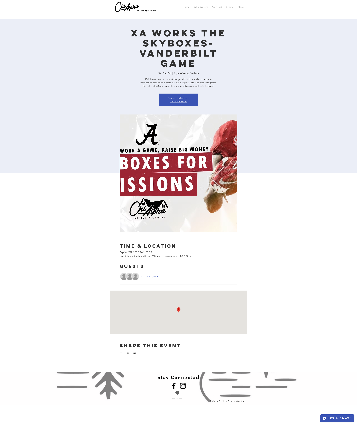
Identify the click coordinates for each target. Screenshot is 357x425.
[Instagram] (183, 386)
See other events (178, 101)
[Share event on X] (128, 353)
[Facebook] (174, 386)
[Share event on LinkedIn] (134, 353)
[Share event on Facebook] (121, 353)
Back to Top (177, 398)
